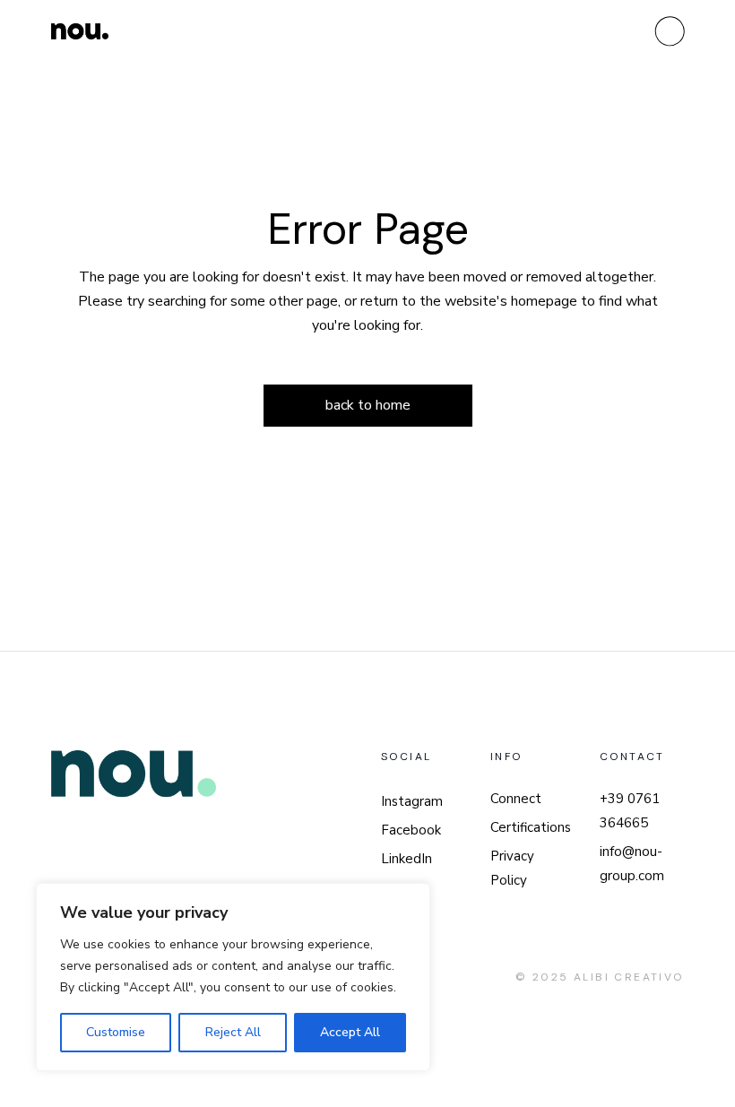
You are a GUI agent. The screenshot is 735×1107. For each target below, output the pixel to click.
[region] (233, 977)
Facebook (411, 830)
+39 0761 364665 (630, 811)
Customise (115, 1032)
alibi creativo (629, 977)
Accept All (350, 1032)
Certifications (530, 827)
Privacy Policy (512, 868)
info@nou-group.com (632, 864)
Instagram (412, 801)
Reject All (233, 1032)
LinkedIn (406, 859)
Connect (515, 799)
